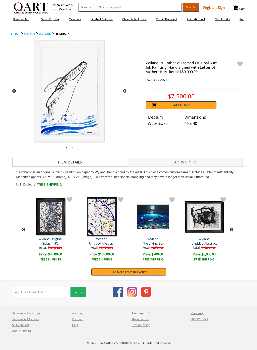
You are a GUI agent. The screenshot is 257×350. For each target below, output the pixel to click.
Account (77, 313)
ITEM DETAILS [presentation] (70, 162)
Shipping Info (140, 319)
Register (209, 7)
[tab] (69, 162)
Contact (77, 319)
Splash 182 (50, 243)
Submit (78, 292)
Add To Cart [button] (181, 105)
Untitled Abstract (101, 243)
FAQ (75, 325)
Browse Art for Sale (25, 319)
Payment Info (141, 313)
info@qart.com (63, 9)
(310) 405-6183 (63, 5)
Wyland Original (50, 239)
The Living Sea (153, 243)
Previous (14, 91)
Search (190, 7)
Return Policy (141, 325)
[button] (22, 19)
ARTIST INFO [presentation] (185, 162)
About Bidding (22, 331)
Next (125, 91)
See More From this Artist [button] (129, 272)
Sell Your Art (20, 325)
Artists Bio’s (199, 319)
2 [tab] (72, 147)
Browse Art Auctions (26, 313)
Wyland (45, 34)
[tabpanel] (69, 91)
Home (15, 34)
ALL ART (29, 34)
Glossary (197, 313)
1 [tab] (66, 147)
